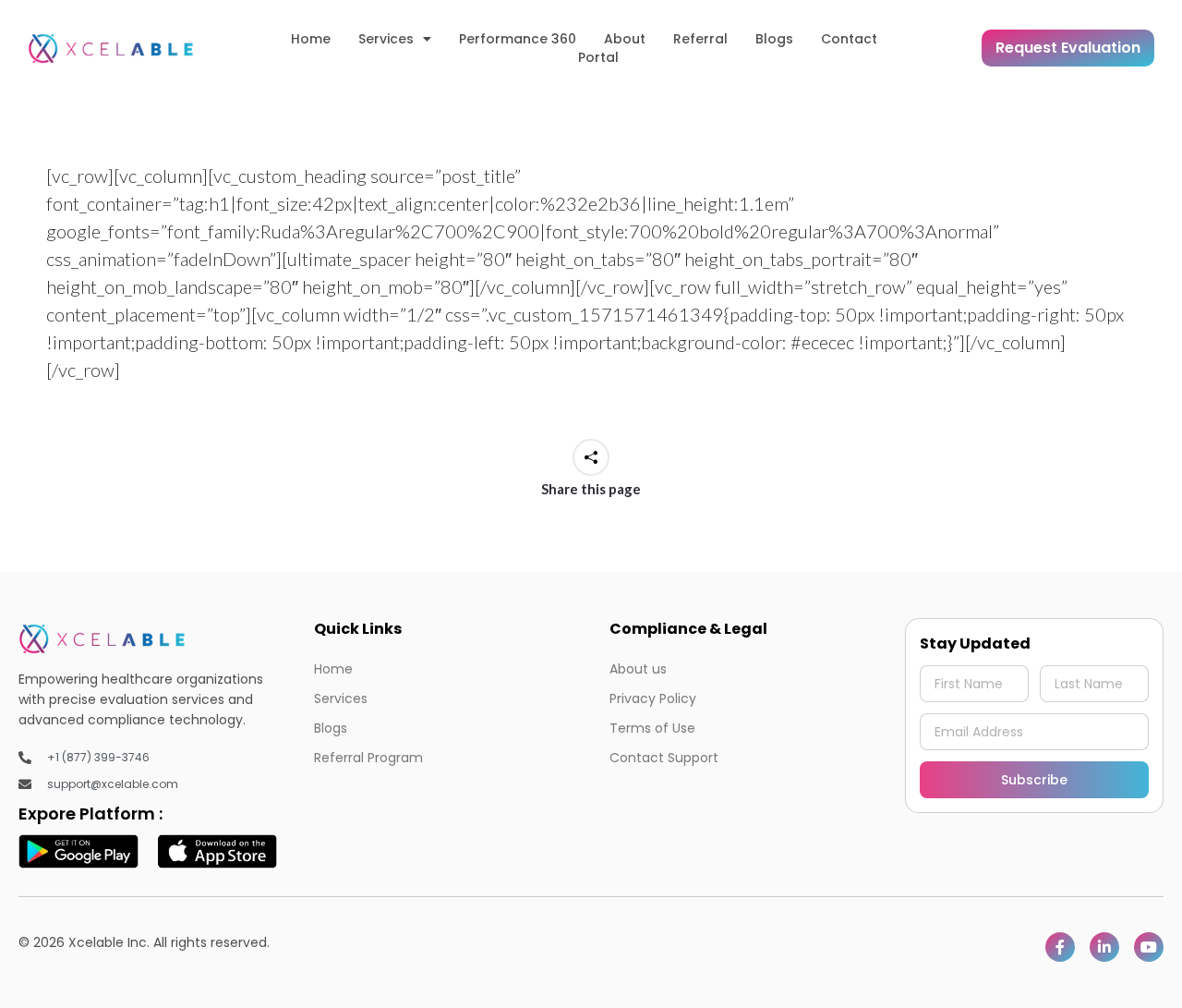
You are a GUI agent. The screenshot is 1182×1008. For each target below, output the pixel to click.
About (624, 39)
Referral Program (368, 757)
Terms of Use (652, 728)
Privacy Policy (652, 698)
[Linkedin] (1104, 947)
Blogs (774, 39)
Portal (598, 57)
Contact (849, 39)
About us (638, 669)
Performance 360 (517, 39)
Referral (700, 39)
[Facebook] (1060, 947)
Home (311, 39)
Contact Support (663, 757)
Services (386, 39)
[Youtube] (1149, 947)
